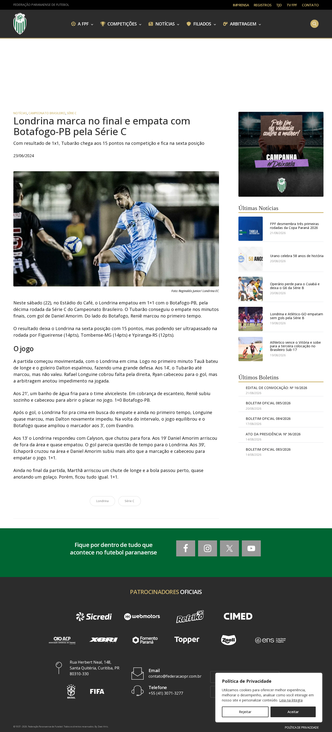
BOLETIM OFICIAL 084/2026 (268, 418)
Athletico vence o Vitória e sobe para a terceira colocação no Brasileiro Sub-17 (295, 346)
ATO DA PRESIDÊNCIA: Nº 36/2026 (273, 434)
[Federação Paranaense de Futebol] (19, 24)
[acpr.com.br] (62, 640)
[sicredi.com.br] (94, 616)
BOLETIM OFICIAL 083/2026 (268, 449)
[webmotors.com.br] (142, 616)
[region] (268, 697)
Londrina (102, 501)
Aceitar (293, 711)
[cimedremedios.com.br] (238, 616)
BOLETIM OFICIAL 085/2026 (268, 403)
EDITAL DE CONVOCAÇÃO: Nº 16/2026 (276, 388)
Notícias (164, 23)
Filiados (201, 23)
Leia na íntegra (291, 700)
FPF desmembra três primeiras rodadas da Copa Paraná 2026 (294, 225)
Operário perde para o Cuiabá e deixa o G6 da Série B (295, 286)
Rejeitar (245, 711)
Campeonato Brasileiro (46, 113)
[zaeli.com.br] (229, 640)
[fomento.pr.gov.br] (145, 640)
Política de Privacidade (302, 727)
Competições (121, 23)
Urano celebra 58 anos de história (296, 256)
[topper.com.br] (187, 640)
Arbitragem (242, 23)
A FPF (82, 23)
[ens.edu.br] (270, 640)
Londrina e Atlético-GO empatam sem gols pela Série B (296, 316)
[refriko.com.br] (190, 616)
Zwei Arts (103, 726)
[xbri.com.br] (103, 640)
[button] (71, 691)
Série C (72, 113)
